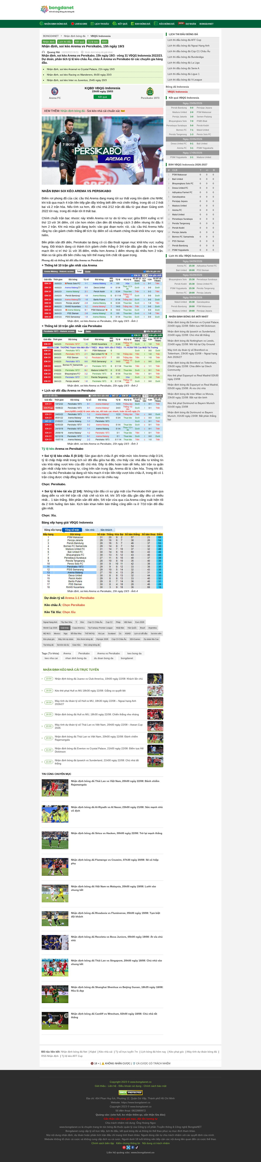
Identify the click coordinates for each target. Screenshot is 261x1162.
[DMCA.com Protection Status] (131, 1094)
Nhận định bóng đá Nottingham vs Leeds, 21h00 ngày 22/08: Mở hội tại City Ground (191, 342)
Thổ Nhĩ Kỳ (90, 633)
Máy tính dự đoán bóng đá (202, 1051)
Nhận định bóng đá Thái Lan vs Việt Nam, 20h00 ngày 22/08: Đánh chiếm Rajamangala (96, 738)
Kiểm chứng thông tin (128, 1143)
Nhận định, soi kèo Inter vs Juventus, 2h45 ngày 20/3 (77, 80)
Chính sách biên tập (102, 1143)
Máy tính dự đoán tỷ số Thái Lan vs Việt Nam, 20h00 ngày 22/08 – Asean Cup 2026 (99, 726)
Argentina (152, 628)
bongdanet (127, 658)
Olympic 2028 (102, 639)
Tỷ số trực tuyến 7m (126, 1051)
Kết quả (122, 24)
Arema (67, 653)
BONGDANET (206, 24)
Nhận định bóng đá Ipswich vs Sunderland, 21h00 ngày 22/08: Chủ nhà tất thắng (97, 762)
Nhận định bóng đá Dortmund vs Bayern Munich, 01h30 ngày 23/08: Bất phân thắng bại (192, 416)
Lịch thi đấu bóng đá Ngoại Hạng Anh (189, 45)
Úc (120, 633)
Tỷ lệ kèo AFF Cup (72, 1056)
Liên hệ (112, 1085)
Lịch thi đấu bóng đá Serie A (183, 68)
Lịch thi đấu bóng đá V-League (185, 79)
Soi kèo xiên (156, 633)
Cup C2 (109, 622)
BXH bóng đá (142, 24)
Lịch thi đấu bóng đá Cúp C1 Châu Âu (189, 51)
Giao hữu (76, 645)
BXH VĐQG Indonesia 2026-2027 (187, 164)
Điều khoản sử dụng (130, 1085)
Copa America (78, 628)
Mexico (57, 633)
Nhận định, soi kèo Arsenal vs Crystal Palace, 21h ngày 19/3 (81, 69)
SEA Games (135, 639)
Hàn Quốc (132, 628)
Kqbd (93, 1051)
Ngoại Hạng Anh (50, 622)
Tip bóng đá (48, 645)
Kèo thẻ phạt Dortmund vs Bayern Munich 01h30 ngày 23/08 (191, 405)
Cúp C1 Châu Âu (95, 622)
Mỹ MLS (46, 633)
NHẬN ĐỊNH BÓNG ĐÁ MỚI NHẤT (188, 316)
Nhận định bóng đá (55, 24)
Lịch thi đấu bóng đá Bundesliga (186, 57)
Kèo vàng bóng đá (92, 645)
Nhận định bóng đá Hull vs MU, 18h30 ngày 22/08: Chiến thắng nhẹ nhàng (97, 714)
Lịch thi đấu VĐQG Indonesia (186, 255)
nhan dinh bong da (75, 658)
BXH (104, 41)
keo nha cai (51, 658)
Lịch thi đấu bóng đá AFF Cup (184, 39)
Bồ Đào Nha (76, 633)
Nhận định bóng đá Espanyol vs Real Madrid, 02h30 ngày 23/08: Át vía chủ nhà (193, 386)
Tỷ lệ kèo (93, 41)
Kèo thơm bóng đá (85, 639)
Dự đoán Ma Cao (151, 639)
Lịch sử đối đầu (140, 633)
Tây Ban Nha (66, 622)
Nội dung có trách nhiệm (156, 1143)
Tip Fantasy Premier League (100, 628)
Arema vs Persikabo (108, 653)
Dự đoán (191, 24)
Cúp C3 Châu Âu (119, 639)
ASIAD (128, 633)
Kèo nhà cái (105, 1051)
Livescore (80, 24)
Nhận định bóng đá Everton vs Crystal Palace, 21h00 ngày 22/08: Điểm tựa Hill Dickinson (99, 750)
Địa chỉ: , (130, 1098)
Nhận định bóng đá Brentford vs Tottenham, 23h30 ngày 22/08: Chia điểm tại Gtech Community (192, 366)
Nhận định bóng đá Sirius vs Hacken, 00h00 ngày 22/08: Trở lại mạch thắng (116, 833)
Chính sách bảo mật (155, 1085)
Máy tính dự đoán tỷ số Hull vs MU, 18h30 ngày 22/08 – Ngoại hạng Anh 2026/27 (95, 702)
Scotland (111, 633)
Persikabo (84, 653)
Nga (65, 633)
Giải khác (65, 628)
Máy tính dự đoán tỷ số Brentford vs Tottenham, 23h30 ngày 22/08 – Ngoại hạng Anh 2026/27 (192, 353)
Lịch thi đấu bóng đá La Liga (184, 62)
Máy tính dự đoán (65, 639)
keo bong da (134, 653)
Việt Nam (128, 622)
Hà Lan (101, 633)
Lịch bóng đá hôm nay (153, 1051)
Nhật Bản (120, 628)
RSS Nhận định (50, 1056)
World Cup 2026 (50, 628)
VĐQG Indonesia (178, 91)
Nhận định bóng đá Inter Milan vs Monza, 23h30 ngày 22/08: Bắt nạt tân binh (191, 395)
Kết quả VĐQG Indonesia (184, 97)
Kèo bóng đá (167, 24)
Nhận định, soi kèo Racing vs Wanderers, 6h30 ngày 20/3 (79, 74)
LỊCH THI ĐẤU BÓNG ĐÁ (183, 34)
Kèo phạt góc (49, 639)
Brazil (142, 628)
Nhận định (49, 41)
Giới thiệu (100, 1085)
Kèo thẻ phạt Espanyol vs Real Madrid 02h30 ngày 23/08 (193, 377)
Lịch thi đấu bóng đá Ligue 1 (184, 74)
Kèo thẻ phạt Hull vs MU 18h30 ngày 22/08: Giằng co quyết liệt (90, 690)
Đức (82, 622)
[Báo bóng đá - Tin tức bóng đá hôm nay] (57, 7)
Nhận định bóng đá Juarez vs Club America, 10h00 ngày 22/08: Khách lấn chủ (99, 678)
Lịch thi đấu (101, 24)
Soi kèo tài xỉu (63, 645)
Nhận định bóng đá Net (74, 1051)
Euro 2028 (139, 622)
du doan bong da (103, 658)
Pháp (118, 622)
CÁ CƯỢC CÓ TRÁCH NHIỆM (153, 1063)
